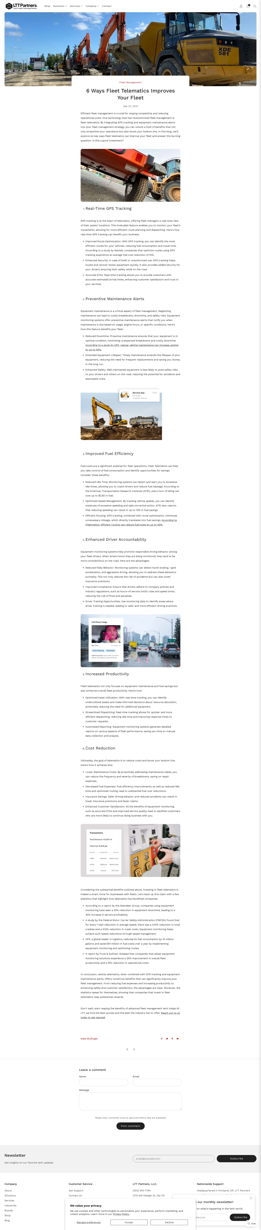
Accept (129, 1222)
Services (75, 6)
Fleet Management (130, 82)
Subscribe (236, 1158)
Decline (169, 1222)
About (8, 1190)
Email (136, 1076)
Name (82, 1076)
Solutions (58, 6)
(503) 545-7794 (142, 1190)
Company (91, 6)
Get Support (76, 1190)
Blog (7, 1220)
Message (84, 1090)
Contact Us (75, 1195)
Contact (106, 6)
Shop (47, 6)
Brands (9, 1210)
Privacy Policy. (121, 1214)
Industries (10, 1205)
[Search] (254, 6)
